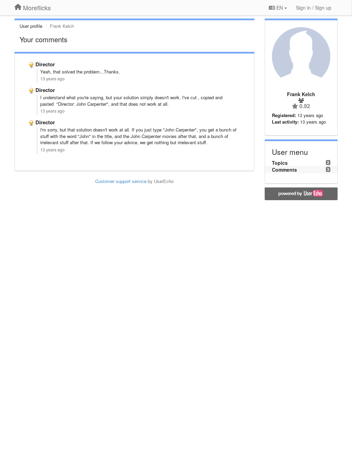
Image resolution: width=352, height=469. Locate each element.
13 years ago (52, 79)
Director (45, 64)
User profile (31, 26)
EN (279, 7)
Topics (280, 162)
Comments (284, 169)
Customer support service (120, 181)
